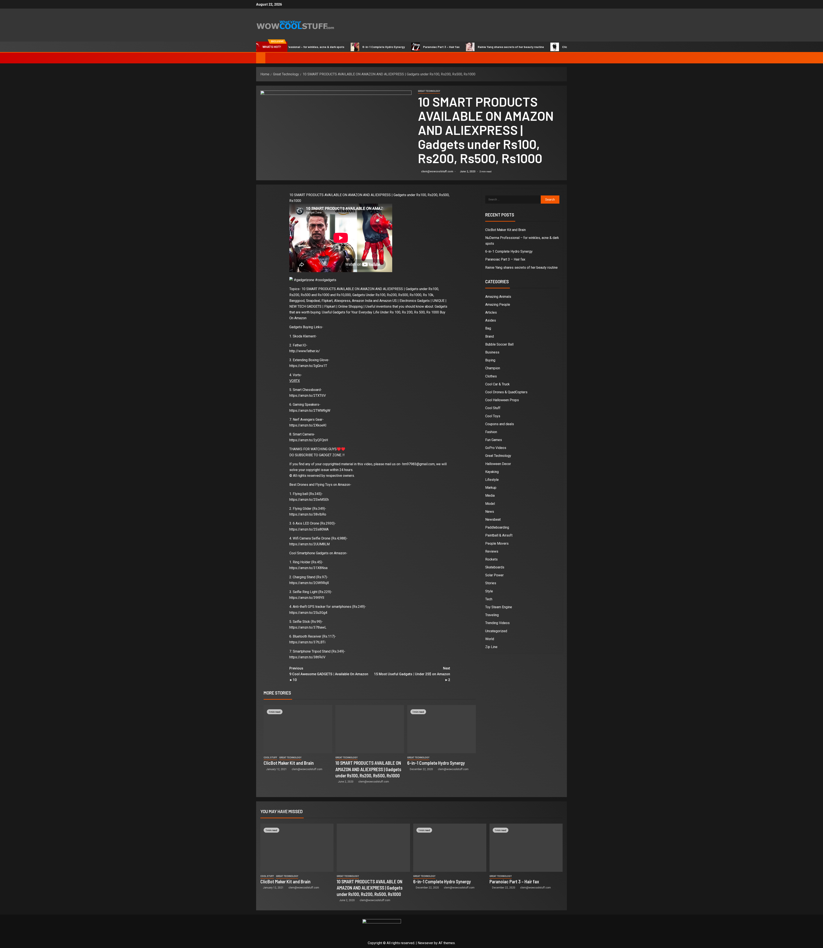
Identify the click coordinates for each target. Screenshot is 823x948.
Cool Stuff (270, 757)
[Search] (563, 58)
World (489, 639)
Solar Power (494, 575)
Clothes (491, 376)
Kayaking (492, 472)
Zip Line (491, 647)
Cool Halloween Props (502, 400)
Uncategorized (496, 631)
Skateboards (494, 567)
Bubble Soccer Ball (499, 344)
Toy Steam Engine (498, 607)
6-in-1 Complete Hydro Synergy (348, 47)
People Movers (497, 543)
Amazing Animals (498, 297)
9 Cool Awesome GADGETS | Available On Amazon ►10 (328, 674)
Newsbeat (493, 519)
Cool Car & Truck (497, 384)
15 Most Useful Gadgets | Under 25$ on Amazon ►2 (412, 674)
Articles (491, 312)
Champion (492, 368)
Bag (488, 328)
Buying (490, 360)
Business (492, 352)
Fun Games (493, 440)
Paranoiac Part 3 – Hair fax (406, 47)
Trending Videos (497, 623)
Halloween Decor (498, 464)
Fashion (491, 432)
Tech (488, 599)
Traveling (492, 615)
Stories (490, 583)
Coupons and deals (499, 424)
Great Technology (429, 91)
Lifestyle (492, 480)
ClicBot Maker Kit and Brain (545, 47)
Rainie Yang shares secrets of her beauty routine (475, 47)
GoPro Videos (495, 448)
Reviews (491, 551)
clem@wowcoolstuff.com (437, 171)
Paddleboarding (497, 527)
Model (490, 504)
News (489, 512)
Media (490, 495)
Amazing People (497, 305)
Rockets (491, 559)
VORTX (294, 381)
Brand (489, 336)
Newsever (425, 943)
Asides (490, 320)
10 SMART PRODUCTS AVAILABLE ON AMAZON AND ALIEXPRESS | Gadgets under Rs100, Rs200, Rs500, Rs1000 (368, 769)
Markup (490, 488)
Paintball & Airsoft (498, 535)
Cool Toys (492, 416)
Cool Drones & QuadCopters (506, 392)
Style (489, 591)
